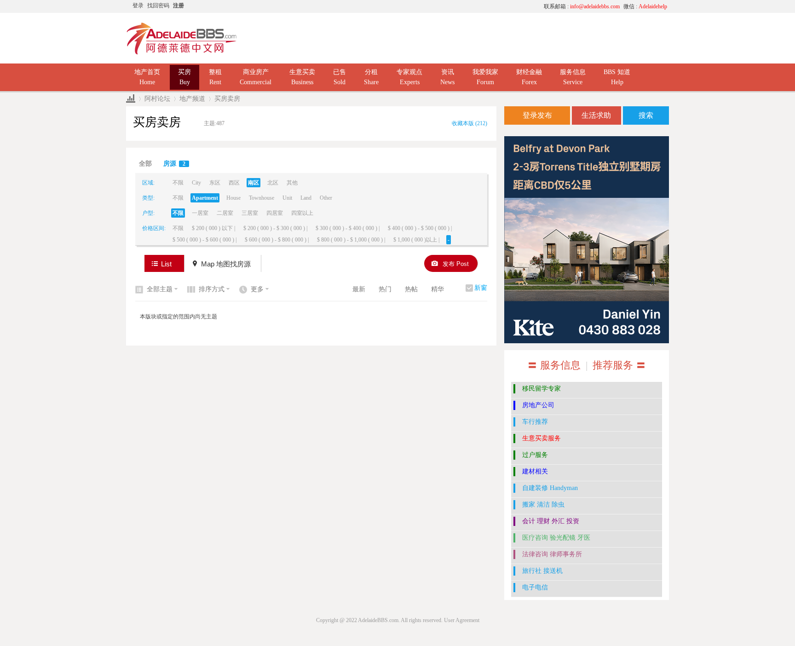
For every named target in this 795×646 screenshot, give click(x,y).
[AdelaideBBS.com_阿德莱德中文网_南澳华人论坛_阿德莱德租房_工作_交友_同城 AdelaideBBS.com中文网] (181, 53)
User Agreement (461, 620)
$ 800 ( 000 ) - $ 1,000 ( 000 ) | (351, 239)
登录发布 (537, 115)
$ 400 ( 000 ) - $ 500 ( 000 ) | (420, 228)
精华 (437, 289)
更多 (257, 289)
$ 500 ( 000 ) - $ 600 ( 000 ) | (204, 239)
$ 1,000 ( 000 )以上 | (416, 239)
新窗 (480, 287)
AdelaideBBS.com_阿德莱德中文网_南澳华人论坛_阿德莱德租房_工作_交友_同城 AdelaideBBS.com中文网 (130, 98)
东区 (214, 182)
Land (305, 198)
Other (326, 198)
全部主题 (160, 289)
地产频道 (192, 98)
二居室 (225, 213)
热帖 (411, 289)
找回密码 (158, 5)
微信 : (645, 6)
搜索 (646, 115)
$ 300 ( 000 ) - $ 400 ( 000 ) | (348, 228)
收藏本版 (469, 123)
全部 (145, 163)
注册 (178, 5)
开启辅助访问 (450, 6)
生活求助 (596, 115)
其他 (292, 182)
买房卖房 (227, 98)
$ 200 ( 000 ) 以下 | (213, 228)
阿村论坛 (157, 98)
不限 (178, 182)
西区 (234, 182)
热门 (385, 289)
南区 (253, 182)
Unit (287, 198)
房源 (174, 163)
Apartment (205, 198)
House (233, 198)
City (196, 182)
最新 (358, 289)
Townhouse (261, 198)
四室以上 (302, 213)
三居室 (250, 213)
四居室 (274, 213)
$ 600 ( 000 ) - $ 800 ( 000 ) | (277, 239)
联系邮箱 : (582, 6)
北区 (272, 182)
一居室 (200, 213)
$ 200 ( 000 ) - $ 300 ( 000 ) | (275, 228)
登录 (138, 5)
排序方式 (212, 289)
